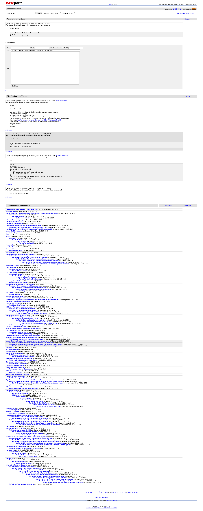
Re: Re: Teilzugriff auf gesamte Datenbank (26, 468)
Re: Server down (14, 460)
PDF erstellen (10, 292)
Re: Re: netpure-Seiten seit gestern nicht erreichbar (29, 287)
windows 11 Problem (12, 411)
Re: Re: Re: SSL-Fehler (29, 400)
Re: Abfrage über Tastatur (17, 305)
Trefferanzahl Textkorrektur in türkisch (18, 374)
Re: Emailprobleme (15, 410)
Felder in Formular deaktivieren (16, 327)
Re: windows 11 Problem (17, 413)
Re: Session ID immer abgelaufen (20, 369)
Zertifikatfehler (10, 252)
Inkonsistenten (14, 215)
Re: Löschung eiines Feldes (18, 282)
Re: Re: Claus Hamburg (19, 271)
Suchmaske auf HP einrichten (15, 365)
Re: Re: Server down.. (19, 453)
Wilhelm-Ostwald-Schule (14, 222)
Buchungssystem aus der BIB (15, 428)
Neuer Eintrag (9, 91)
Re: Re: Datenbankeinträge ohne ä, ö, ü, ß (25, 318)
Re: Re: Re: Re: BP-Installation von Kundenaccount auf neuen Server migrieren (45, 444)
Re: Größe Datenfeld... (16, 372)
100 (181, 9)
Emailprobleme (11, 408)
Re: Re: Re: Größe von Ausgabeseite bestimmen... (32, 313)
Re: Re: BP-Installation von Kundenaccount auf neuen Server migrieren (35, 440)
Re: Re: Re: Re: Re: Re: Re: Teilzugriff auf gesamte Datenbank (63, 482)
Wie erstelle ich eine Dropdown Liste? (18, 301)
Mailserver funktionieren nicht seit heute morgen (21, 337)
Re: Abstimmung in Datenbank (19, 298)
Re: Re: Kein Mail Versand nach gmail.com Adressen (29, 257)
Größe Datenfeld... (12, 371)
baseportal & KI (11, 211)
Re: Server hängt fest (16, 392)
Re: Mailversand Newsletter (18, 363)
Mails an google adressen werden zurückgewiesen (22, 328)
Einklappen (168, 205)
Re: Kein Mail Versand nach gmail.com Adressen (25, 256)
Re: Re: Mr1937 (17, 240)
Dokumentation (180, 13)
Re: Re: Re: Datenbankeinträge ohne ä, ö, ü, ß (30, 320)
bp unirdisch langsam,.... (14, 233)
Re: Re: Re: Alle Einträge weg (25, 277)
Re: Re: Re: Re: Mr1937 (26, 243)
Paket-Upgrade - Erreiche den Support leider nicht (22, 209)
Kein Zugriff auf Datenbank (14, 223)
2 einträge (22, 291)
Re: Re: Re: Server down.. (24, 455)
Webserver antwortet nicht (14, 353)
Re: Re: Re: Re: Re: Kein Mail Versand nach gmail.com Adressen (43, 262)
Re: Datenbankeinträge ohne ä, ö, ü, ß (21, 317)
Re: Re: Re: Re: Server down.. (28, 456)
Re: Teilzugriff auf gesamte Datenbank (21, 466)
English (110, 4)
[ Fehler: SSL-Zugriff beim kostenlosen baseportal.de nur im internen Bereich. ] (32, 213)
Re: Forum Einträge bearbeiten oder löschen (23, 360)
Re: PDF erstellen (14, 294)
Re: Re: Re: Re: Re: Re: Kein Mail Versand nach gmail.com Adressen (48, 264)
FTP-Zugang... (10, 426)
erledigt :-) (9, 385)
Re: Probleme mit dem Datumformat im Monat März (26, 417)
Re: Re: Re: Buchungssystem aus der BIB (29, 433)
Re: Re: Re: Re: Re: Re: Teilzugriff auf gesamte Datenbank (54, 479)
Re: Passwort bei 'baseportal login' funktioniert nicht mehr (28, 227)
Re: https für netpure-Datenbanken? (20, 378)
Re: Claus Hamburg (15, 269)
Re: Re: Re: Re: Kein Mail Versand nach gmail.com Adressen (39, 260)
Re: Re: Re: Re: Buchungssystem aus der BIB (34, 435)
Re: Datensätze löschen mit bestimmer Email (23, 388)
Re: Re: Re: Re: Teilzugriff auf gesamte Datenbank (38, 473)
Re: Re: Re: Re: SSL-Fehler (34, 401)
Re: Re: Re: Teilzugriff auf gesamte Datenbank (30, 470)
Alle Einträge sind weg (13, 330)
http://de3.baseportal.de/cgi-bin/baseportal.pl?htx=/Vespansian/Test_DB (39, 120)
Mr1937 (8, 237)
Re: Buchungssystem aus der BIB (20, 430)
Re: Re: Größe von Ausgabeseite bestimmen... (27, 312)
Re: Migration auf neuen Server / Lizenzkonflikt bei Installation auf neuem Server (35, 381)
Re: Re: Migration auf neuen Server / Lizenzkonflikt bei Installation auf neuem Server (40, 383)
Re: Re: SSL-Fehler (25, 398)
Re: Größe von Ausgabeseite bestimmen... (22, 308)
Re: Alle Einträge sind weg (17, 332)
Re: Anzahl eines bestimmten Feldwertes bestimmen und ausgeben (31, 342)
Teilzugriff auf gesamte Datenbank (17, 465)
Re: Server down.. (15, 451)
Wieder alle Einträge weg (14, 231)
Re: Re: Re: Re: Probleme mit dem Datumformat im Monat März (39, 424)
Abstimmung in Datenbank (14, 296)
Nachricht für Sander (12, 265)
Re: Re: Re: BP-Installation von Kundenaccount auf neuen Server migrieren (40, 443)
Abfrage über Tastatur (13, 303)
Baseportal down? (11, 249)
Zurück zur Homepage (101, 497)
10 (173, 9)
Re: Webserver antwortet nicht (18, 355)
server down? (10, 348)
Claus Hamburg (11, 267)
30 (176, 9)
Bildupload (9, 245)
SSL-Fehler (16, 395)
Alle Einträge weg (11, 272)
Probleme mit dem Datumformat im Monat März (21, 415)
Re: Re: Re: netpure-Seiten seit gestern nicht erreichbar (34, 289)
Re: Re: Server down (19, 461)
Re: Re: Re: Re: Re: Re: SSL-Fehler (44, 404)
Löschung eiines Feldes (13, 281)
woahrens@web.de (61, 101)
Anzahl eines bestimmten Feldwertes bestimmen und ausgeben (26, 341)
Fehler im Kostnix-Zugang (14, 220)
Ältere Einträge (103, 492)
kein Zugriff (9, 247)
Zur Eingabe (88, 492)
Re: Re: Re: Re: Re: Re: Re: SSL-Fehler (48, 406)
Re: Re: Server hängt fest (20, 393)
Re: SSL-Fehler (20, 396)
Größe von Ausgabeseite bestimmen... (18, 307)
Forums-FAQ (190, 13)
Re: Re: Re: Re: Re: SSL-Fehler (39, 403)
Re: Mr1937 (12, 238)
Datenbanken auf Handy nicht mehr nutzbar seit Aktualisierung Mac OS (29, 229)
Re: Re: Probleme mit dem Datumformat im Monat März (30, 418)
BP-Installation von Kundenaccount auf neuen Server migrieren (26, 437)
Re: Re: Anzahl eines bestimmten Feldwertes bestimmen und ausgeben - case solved (40, 346)
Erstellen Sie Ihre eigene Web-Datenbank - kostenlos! (101, 508)
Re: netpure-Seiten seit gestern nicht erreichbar (24, 286)
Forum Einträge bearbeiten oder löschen (19, 358)
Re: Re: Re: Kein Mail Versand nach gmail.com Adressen (34, 259)
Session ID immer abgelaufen (15, 367)
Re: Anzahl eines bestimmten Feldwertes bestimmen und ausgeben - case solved (35, 344)
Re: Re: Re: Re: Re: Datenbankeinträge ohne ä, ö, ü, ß (39, 323)
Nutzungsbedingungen (111, 500)
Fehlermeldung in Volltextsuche (16, 446)
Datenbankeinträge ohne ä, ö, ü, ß (17, 315)
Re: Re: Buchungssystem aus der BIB (24, 431)
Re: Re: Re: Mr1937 (22, 241)
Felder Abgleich (11, 351)
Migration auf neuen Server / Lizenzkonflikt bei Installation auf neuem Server (31, 380)
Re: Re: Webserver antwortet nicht (23, 356)
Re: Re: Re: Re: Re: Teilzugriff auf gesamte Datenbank (46, 476)
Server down (10, 458)
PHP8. (8, 235)
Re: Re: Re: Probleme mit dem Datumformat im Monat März (35, 423)
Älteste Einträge (133, 492)
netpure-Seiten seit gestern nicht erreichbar (20, 284)
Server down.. (10, 450)
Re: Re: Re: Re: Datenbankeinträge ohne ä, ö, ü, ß (35, 321)
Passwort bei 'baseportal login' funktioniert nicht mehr (23, 225)
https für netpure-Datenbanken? (16, 376)
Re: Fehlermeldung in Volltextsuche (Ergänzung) (25, 448)
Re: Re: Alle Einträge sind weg (22, 334)
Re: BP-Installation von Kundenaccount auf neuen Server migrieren (31, 438)
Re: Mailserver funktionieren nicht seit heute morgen (26, 339)
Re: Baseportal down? (16, 250)
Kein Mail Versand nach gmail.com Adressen (20, 254)
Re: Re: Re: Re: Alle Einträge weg (30, 279)
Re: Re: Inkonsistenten (23, 218)
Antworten (8, 130)
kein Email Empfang (12, 349)
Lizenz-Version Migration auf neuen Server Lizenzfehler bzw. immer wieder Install (32, 299)
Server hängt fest (11, 390)
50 (178, 9)
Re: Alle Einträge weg (16, 274)
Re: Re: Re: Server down (24, 463)
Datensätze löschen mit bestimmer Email (19, 387)
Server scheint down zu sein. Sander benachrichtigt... (23, 335)
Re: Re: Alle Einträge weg (20, 276)
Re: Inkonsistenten (18, 216)
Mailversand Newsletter (13, 362)
